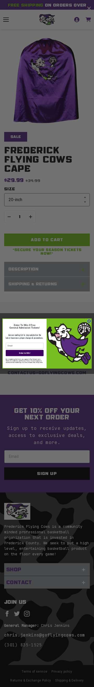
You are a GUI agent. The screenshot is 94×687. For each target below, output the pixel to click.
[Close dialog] (89, 321)
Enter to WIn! (24, 353)
